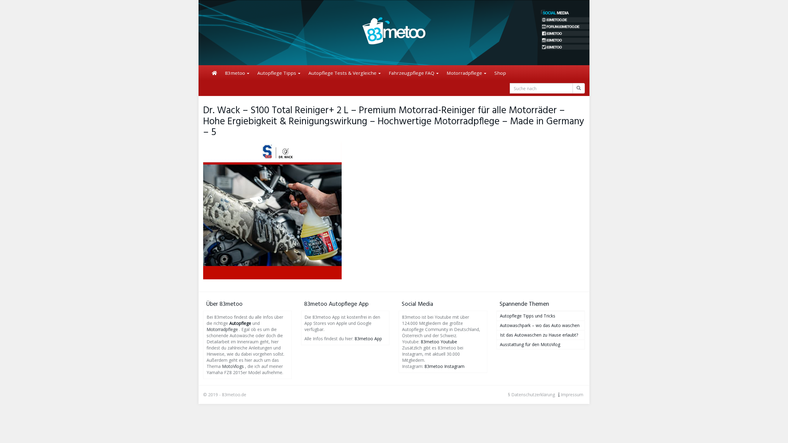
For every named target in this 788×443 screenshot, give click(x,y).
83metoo (235, 73)
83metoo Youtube (439, 342)
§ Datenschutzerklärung (531, 394)
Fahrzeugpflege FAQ (412, 73)
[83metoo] (394, 32)
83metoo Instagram (444, 366)
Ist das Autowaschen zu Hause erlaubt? (539, 335)
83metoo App (368, 338)
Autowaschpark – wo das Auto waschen (540, 325)
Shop (500, 73)
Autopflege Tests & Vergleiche (343, 73)
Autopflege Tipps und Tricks (527, 316)
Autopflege (240, 323)
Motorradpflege (465, 73)
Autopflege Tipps (277, 73)
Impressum (571, 394)
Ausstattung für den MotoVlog (530, 344)
